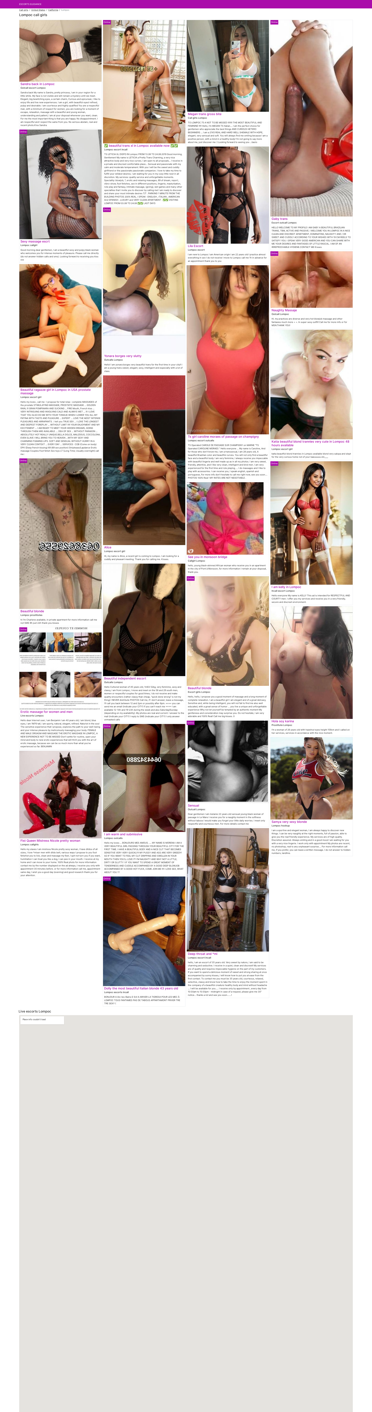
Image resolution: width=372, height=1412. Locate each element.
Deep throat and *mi (202, 954)
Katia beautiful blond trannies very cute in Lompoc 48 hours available (310, 443)
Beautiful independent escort (125, 678)
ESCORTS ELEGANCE (30, 4)
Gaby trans (280, 219)
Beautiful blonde (32, 611)
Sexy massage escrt (35, 241)
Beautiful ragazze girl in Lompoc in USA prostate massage (55, 391)
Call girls (23, 10)
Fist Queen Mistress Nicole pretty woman (50, 840)
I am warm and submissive (123, 834)
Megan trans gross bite (204, 114)
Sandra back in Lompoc (37, 84)
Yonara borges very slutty (123, 356)
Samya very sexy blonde (289, 822)
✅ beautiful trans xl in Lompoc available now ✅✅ (141, 145)
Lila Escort (195, 246)
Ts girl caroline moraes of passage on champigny (223, 436)
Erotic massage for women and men (46, 712)
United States (38, 10)
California (53, 10)
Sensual (193, 805)
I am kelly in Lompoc (286, 587)
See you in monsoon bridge (207, 557)
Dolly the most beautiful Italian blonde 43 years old (141, 988)
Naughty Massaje (284, 310)
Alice (107, 547)
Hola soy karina (283, 721)
